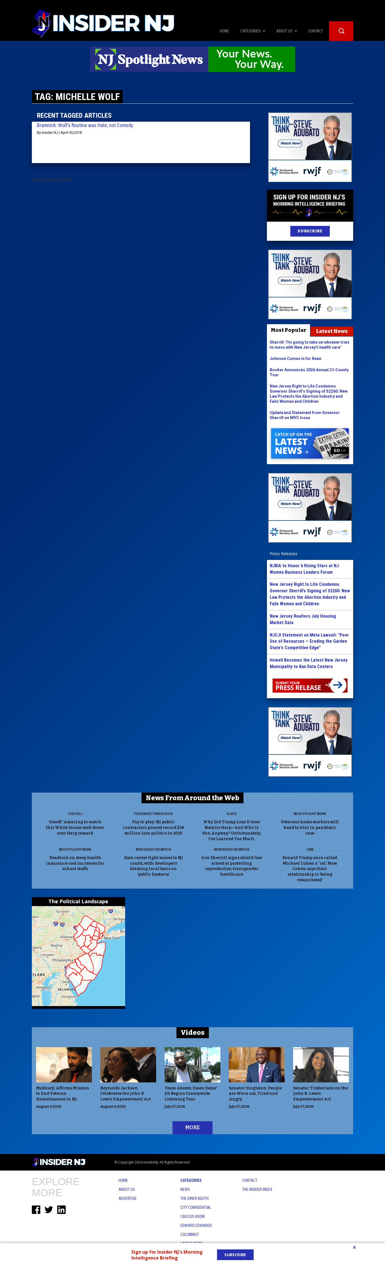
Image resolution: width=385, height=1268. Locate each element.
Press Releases (283, 553)
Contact (249, 1180)
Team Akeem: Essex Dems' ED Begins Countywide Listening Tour (191, 1094)
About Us (127, 1189)
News (185, 1189)
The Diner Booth (194, 1198)
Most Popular (288, 330)
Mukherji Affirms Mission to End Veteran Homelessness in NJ (62, 1094)
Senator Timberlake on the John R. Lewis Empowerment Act (320, 1094)
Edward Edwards (196, 1225)
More (192, 1127)
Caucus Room (192, 1216)
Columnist (189, 1234)
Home (123, 1180)
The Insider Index (257, 1189)
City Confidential (195, 1207)
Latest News (332, 331)
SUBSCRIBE (310, 231)
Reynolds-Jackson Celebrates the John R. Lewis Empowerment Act (125, 1094)
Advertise (128, 1198)
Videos (193, 1032)
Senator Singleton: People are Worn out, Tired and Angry (255, 1094)
